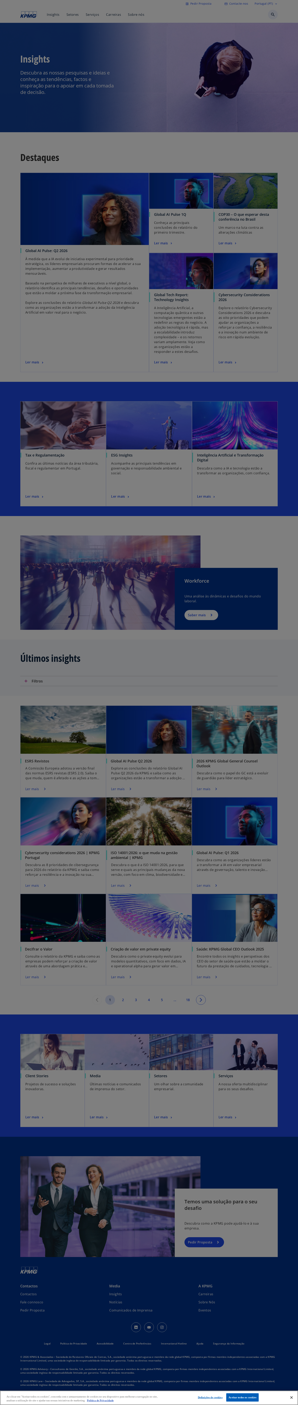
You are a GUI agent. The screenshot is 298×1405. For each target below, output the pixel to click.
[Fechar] (291, 1397)
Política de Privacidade (100, 1400)
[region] (149, 1398)
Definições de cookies (210, 1397)
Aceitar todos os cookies (242, 1397)
